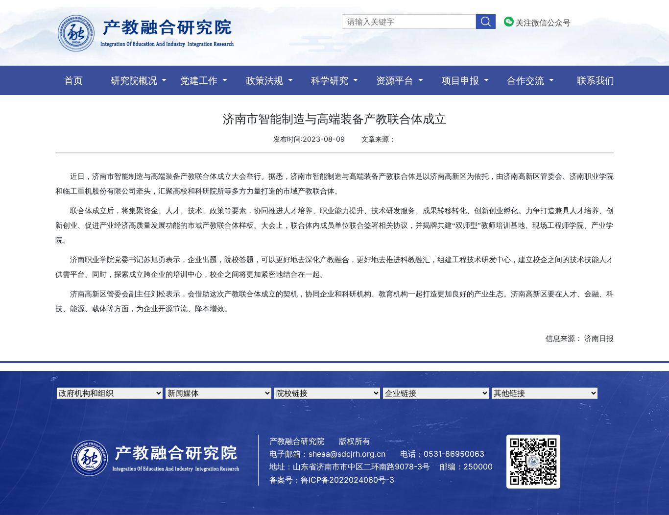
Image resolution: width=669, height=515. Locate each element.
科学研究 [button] (331, 80)
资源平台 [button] (396, 80)
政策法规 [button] (266, 80)
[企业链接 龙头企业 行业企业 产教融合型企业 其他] (436, 393)
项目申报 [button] (461, 80)
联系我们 (595, 80)
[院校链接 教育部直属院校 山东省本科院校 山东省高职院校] (327, 393)
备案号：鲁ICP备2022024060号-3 (331, 480)
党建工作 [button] (200, 80)
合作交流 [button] (527, 80)
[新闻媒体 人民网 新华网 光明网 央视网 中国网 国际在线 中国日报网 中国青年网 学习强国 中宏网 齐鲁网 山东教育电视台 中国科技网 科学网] (218, 393)
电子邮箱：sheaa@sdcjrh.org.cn (327, 454)
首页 (85, 80)
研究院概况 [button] (135, 80)
